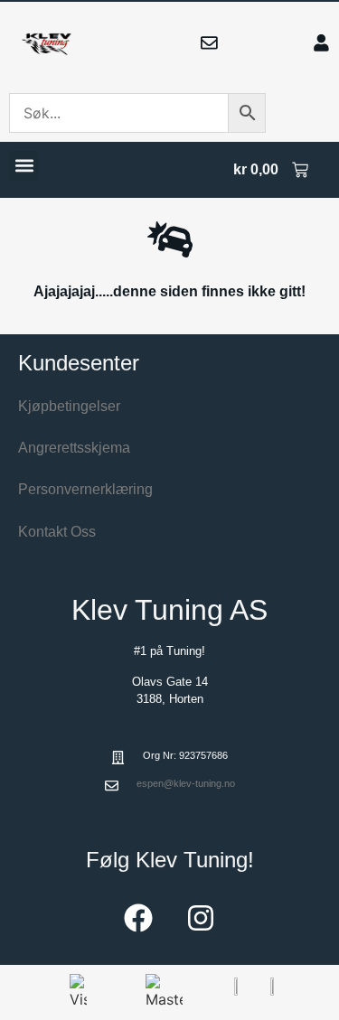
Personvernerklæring (85, 489)
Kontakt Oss (57, 531)
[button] (24, 166)
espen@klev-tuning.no (186, 783)
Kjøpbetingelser (69, 406)
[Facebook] (138, 918)
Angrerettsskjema (74, 447)
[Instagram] (201, 918)
